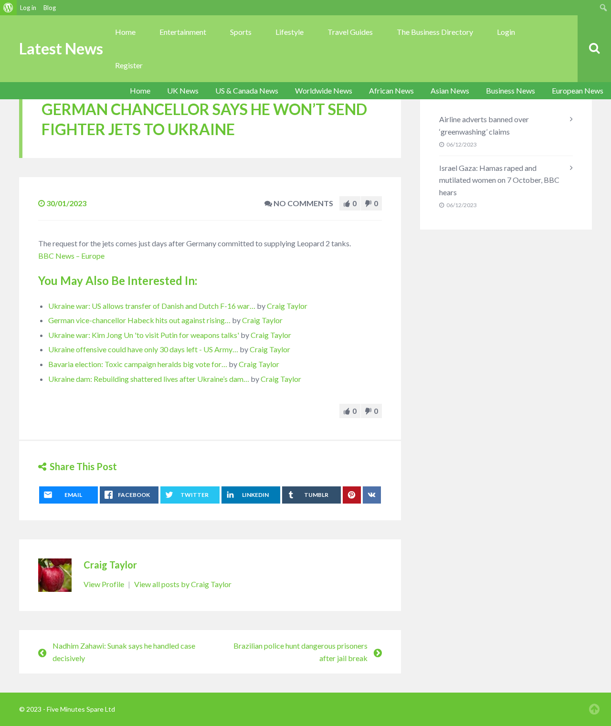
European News (577, 90)
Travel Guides (350, 31)
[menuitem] (8, 7)
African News (391, 90)
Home (125, 31)
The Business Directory (435, 31)
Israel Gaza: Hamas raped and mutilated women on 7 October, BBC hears (499, 180)
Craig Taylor (287, 305)
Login (506, 31)
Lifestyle (289, 31)
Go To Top (594, 709)
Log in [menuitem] (28, 7)
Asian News (450, 90)
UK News (183, 90)
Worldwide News (323, 90)
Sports (241, 31)
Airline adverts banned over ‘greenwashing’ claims (484, 125)
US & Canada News (246, 90)
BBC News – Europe (71, 255)
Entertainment (182, 31)
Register (129, 65)
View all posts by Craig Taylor (183, 584)
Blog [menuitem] (49, 7)
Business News (510, 90)
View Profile (105, 584)
